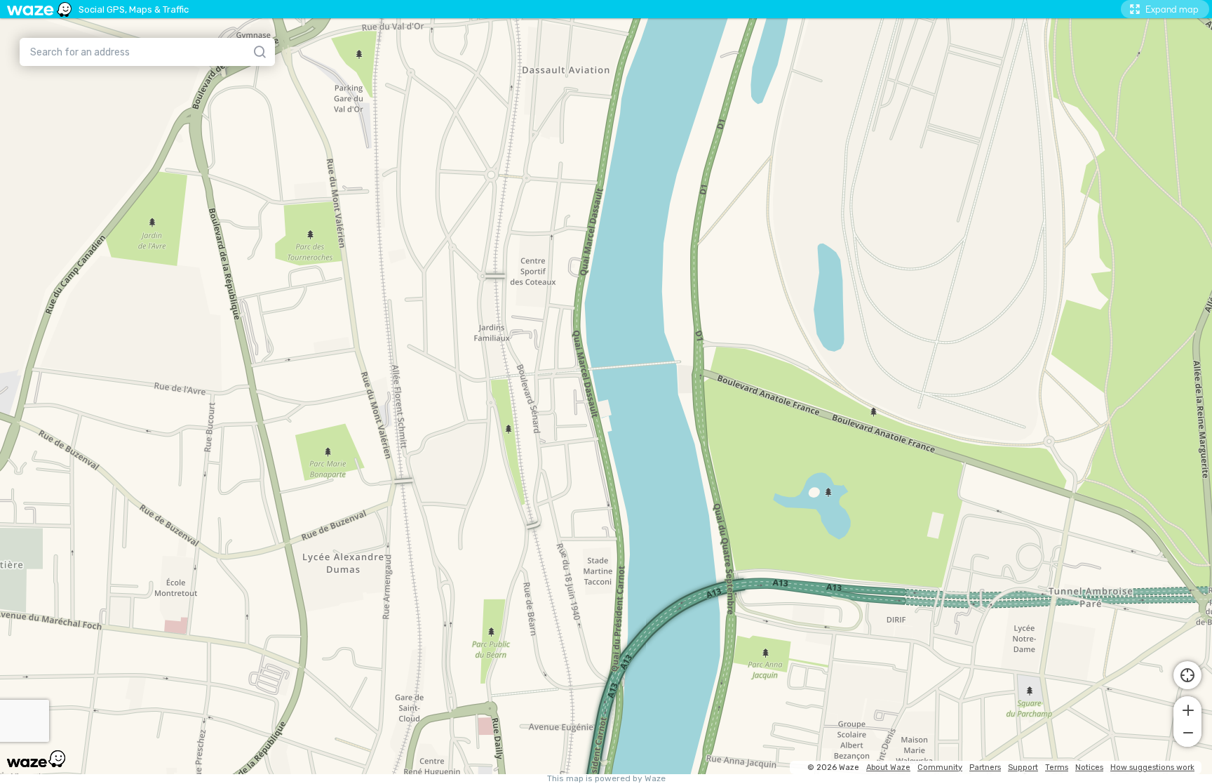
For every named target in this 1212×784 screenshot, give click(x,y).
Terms (1056, 767)
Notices (1089, 767)
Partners (985, 767)
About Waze (888, 767)
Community (939, 767)
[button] (1187, 709)
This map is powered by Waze (606, 778)
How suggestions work (1152, 767)
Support (1023, 767)
